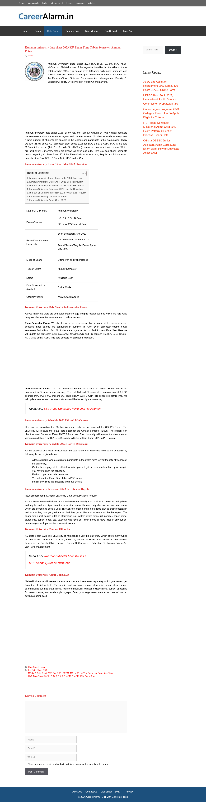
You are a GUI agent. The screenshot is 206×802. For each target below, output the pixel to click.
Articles (91, 3)
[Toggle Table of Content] (82, 173)
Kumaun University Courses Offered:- (48, 196)
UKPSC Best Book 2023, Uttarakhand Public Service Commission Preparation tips (160, 99)
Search (173, 49)
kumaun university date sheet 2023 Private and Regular (57, 193)
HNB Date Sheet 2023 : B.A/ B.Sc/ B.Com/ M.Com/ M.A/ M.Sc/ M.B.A (61, 676)
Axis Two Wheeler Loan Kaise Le (65, 556)
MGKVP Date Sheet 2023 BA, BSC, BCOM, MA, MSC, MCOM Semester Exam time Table (70, 673)
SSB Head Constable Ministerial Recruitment (72, 408)
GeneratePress (120, 796)
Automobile (33, 3)
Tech (44, 3)
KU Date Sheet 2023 (37, 670)
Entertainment (56, 3)
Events (69, 3)
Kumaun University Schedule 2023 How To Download (56, 189)
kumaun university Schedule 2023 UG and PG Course (56, 185)
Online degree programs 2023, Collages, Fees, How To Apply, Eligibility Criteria (161, 113)
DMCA (118, 791)
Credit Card (111, 31)
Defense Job (72, 31)
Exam (38, 31)
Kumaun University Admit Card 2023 (47, 200)
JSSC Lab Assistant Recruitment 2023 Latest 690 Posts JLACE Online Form (160, 86)
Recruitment (91, 31)
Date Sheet (53, 31)
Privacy (130, 791)
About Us (77, 791)
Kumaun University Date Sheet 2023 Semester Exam (56, 182)
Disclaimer (106, 791)
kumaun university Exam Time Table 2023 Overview (55, 178)
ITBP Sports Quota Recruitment (49, 563)
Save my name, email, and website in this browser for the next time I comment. (69, 764)
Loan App (128, 31)
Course (22, 3)
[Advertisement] (76, 108)
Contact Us (91, 791)
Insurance (80, 3)
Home (25, 31)
